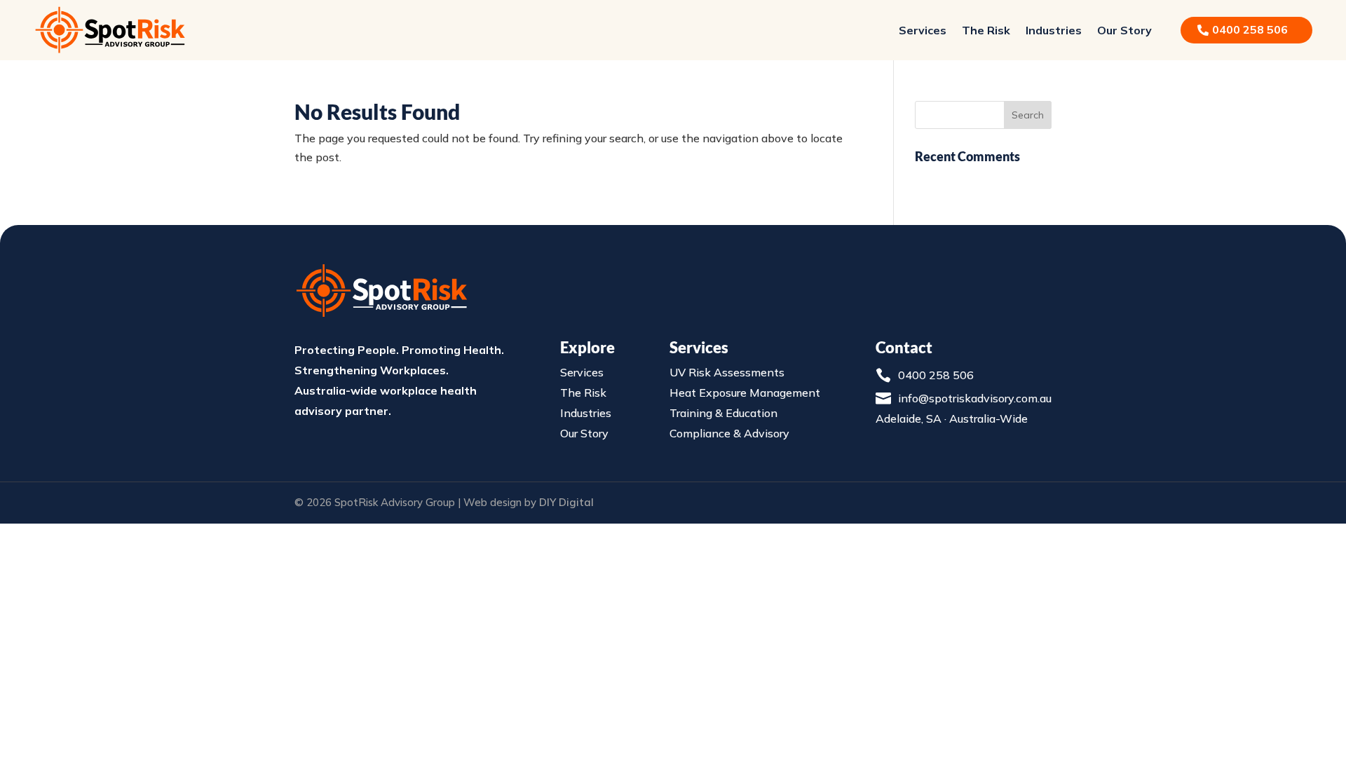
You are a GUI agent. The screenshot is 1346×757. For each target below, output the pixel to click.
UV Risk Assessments (726, 372)
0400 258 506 (936, 375)
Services (922, 30)
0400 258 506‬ (1250, 29)
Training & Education (723, 413)
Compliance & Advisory (729, 433)
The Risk (986, 30)
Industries (1054, 30)
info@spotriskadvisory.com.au (975, 398)
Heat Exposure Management (744, 393)
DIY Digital (566, 502)
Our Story (1124, 30)
